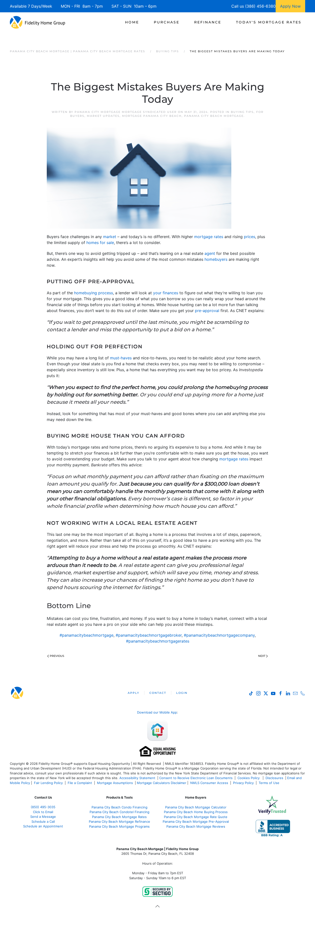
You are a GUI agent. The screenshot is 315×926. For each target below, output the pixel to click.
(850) (43, 807)
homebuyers (216, 259)
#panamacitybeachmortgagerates (157, 641)
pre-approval (207, 310)
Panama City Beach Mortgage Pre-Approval (196, 821)
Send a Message (43, 817)
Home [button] (132, 22)
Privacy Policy (243, 783)
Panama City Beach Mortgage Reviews (195, 826)
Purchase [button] (166, 22)
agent (210, 253)
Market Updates (103, 116)
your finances (165, 292)
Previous (57, 656)
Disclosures (274, 778)
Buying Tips (242, 112)
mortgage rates (208, 236)
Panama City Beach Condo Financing (119, 807)
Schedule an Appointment (43, 826)
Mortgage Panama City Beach (152, 116)
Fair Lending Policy (48, 783)
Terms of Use (269, 783)
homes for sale (100, 242)
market (109, 236)
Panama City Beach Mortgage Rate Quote (195, 817)
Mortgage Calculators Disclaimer (161, 783)
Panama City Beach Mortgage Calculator (195, 807)
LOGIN (182, 693)
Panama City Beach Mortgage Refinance (119, 821)
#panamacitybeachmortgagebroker (149, 635)
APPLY (133, 693)
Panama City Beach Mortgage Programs (119, 826)
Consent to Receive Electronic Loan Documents (196, 778)
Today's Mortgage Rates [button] (268, 22)
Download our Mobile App (157, 712)
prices (249, 236)
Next (261, 656)
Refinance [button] (207, 22)
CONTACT (157, 693)
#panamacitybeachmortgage (86, 635)
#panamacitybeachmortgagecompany (219, 635)
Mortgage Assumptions (115, 783)
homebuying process (93, 292)
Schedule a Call (43, 821)
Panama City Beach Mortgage (214, 116)
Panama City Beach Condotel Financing (119, 812)
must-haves (121, 357)
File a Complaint (80, 783)
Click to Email (43, 812)
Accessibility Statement (137, 778)
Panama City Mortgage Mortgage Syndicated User (126, 112)
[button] (157, 906)
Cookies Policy (249, 778)
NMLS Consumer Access (209, 783)
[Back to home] (37, 22)
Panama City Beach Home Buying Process (196, 812)
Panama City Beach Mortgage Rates (119, 817)
